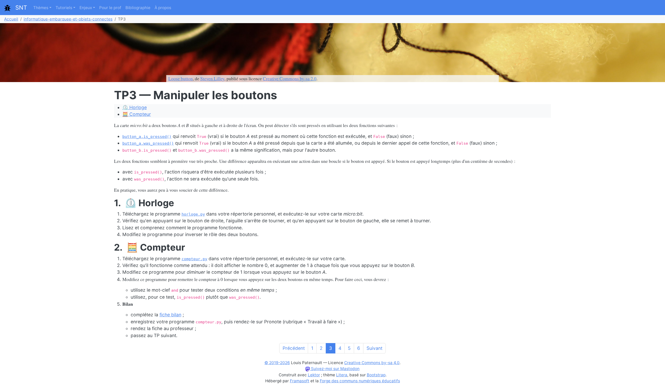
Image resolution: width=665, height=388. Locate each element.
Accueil (11, 19)
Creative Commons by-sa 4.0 (372, 362)
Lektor (314, 374)
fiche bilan (170, 314)
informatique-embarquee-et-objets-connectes (68, 19)
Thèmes (40, 7)
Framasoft (299, 380)
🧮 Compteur (136, 114)
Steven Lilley (212, 78)
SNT (19, 7)
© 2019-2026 (277, 362)
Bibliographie (137, 7)
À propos (163, 7)
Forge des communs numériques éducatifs (360, 380)
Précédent (294, 348)
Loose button (180, 78)
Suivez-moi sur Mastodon (335, 368)
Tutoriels (64, 7)
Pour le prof (110, 7)
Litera (341, 374)
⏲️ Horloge (134, 107)
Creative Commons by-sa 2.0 (289, 78)
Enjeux (85, 7)
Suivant (374, 348)
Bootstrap (376, 374)
